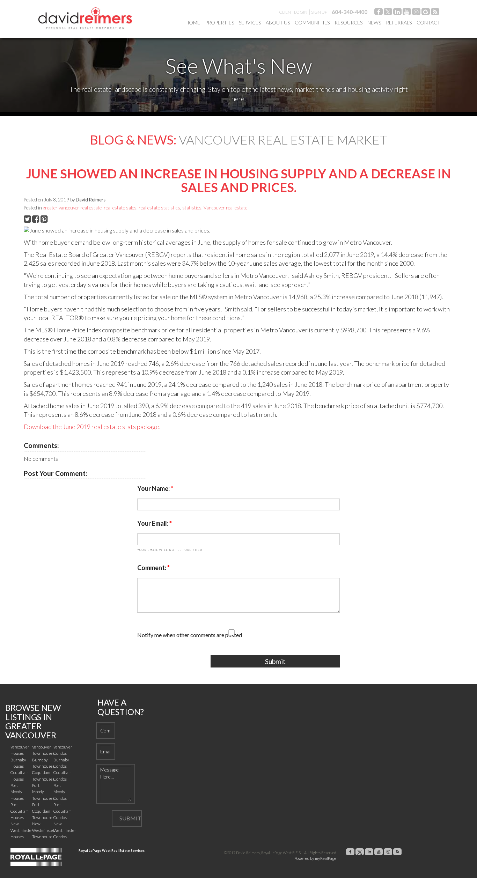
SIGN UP (319, 12)
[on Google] (425, 12)
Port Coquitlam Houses (19, 811)
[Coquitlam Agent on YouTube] (407, 12)
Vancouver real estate (225, 208)
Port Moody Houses (17, 791)
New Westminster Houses (21, 830)
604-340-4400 (349, 11)
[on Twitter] (388, 12)
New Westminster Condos (64, 830)
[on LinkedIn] (397, 12)
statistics (191, 208)
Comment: (152, 567)
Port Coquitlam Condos (62, 811)
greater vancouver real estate (72, 208)
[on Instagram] (416, 12)
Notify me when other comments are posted (189, 635)
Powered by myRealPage (315, 858)
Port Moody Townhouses (43, 791)
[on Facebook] (378, 12)
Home (192, 22)
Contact (428, 22)
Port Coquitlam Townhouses (43, 811)
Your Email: (153, 523)
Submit (275, 661)
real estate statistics (159, 208)
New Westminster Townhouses (43, 830)
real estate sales (120, 208)
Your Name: (154, 488)
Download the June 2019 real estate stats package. (92, 426)
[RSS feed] (435, 12)
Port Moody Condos (60, 791)
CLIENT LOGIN (293, 12)
